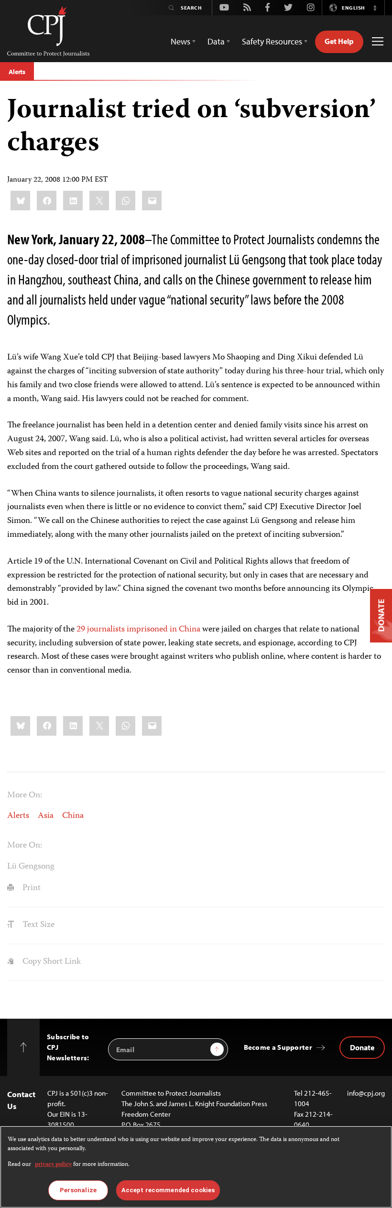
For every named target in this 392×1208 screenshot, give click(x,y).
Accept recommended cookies (168, 1190)
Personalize (78, 1190)
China (73, 816)
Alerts (17, 71)
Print (31, 888)
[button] (374, 7)
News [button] (180, 41)
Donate (362, 1047)
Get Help (339, 41)
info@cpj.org (366, 1093)
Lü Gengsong (30, 867)
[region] (196, 1167)
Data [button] (216, 41)
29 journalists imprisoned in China (138, 629)
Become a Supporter (278, 1047)
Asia (46, 816)
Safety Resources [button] (272, 41)
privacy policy (53, 1165)
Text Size (37, 925)
